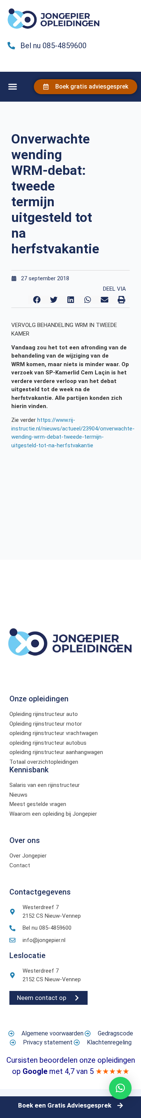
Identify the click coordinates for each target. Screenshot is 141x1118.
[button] (13, 87)
